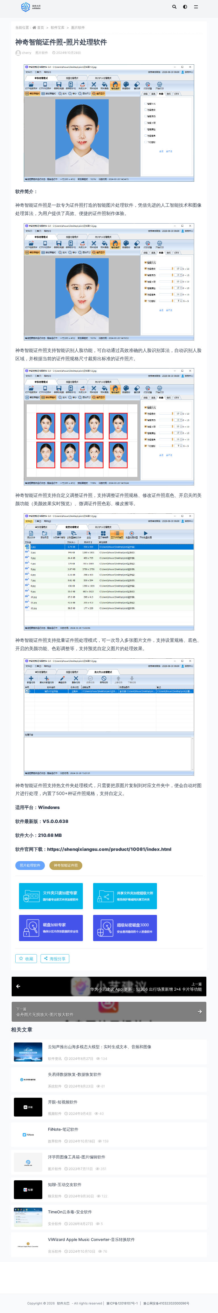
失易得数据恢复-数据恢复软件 (74, 1074)
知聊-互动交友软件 (64, 1184)
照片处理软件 (30, 865)
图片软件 (78, 27)
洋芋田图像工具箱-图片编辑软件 (76, 1156)
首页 (40, 27)
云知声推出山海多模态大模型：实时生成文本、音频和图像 (99, 1046)
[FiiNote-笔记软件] (28, 1134)
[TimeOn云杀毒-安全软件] (28, 1221)
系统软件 (55, 1086)
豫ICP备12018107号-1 (122, 1303)
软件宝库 (57, 27)
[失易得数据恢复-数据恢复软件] (28, 1079)
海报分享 (58, 958)
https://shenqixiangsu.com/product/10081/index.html (109, 849)
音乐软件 (55, 1251)
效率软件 (55, 1141)
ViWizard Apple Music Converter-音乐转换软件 (91, 1239)
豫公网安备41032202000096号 (166, 1303)
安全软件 (55, 1224)
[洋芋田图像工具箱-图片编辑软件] (28, 1163)
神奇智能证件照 (66, 865)
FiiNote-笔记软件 (63, 1129)
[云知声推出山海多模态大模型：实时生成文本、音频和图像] (28, 1052)
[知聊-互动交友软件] (28, 1189)
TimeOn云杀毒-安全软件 (70, 1211)
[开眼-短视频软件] (28, 1107)
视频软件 (55, 1113)
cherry (26, 53)
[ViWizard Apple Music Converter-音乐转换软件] (28, 1244)
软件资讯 (55, 1058)
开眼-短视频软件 (62, 1101)
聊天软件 (55, 1196)
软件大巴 (63, 1303)
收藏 (29, 958)
